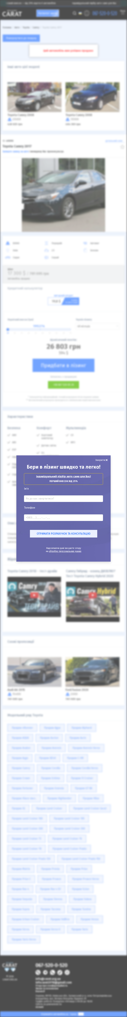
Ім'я (26, 488)
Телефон (29, 507)
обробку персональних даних (65, 551)
